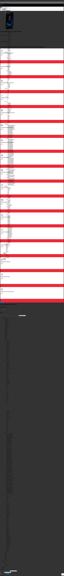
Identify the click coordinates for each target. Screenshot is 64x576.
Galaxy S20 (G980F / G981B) (10, 437)
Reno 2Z (7, 420)
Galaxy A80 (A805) (8, 447)
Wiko (5, 555)
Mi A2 (7, 521)
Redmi (5, 522)
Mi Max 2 (7, 516)
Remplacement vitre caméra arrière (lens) (7, 142)
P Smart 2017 (8, 383)
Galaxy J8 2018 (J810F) (9, 466)
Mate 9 (7, 376)
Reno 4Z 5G (7, 418)
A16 (6, 428)
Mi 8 (6, 500)
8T (6, 401)
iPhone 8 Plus (6, 329)
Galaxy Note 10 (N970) (9, 479)
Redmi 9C (7, 524)
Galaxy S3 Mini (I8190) (9, 476)
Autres (5, 390)
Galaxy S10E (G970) (8, 438)
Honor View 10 (8, 341)
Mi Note (6, 512)
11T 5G (7, 495)
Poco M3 (7, 549)
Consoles (3, 566)
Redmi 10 (7, 523)
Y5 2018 (7, 395)
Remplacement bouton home (5, 261)
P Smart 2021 (8, 379)
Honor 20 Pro (8, 350)
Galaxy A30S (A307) (8, 453)
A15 (6, 429)
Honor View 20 (8, 340)
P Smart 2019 (8, 382)
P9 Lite (7, 371)
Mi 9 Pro (7, 510)
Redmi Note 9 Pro (8, 539)
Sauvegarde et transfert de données (7, 127)
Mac (3, 562)
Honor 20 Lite (8, 342)
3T (6, 404)
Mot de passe (2, 572)
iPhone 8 (6, 330)
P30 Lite (7, 369)
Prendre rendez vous (6, 302)
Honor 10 (7, 355)
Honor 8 (7, 357)
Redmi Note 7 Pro (8, 543)
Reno (7, 422)
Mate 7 (7, 377)
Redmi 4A (7, 533)
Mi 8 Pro (7, 511)
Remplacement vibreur (4, 187)
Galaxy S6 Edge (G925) (9, 442)
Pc (3, 564)
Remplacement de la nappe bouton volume (8, 112)
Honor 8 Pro (7, 351)
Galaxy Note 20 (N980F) (9, 478)
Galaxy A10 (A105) (8, 458)
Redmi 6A (7, 530)
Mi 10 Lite (7, 505)
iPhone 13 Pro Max (7, 318)
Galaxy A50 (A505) (8, 451)
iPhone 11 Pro (6, 325)
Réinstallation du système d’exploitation (7, 82)
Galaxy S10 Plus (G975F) (9, 488)
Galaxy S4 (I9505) (8, 445)
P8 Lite (7, 372)
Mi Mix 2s (7, 517)
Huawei (4, 360)
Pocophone (6, 546)
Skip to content (2, 0)
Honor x (6, 345)
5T (6, 403)
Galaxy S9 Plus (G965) (9, 489)
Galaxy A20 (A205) (8, 455)
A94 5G (7, 423)
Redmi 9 (7, 526)
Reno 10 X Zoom (8, 416)
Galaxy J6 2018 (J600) (9, 467)
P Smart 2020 (8, 380)
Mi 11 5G (7, 497)
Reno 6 (7, 417)
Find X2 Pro (7, 413)
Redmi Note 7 (8, 544)
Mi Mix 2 (7, 518)
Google (6, 556)
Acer (5, 552)
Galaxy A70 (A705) (8, 449)
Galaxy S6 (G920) (8, 443)
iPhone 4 (6, 338)
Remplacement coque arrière (5, 244)
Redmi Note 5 (8, 545)
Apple (4, 317)
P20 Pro (7, 364)
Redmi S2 (7, 528)
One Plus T (6, 400)
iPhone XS (6, 327)
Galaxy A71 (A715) (8, 448)
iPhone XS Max (7, 326)
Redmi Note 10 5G (8, 536)
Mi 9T (7, 498)
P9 (6, 388)
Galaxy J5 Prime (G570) (9, 468)
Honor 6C (7, 352)
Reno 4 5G (7, 419)
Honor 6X (7, 348)
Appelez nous (2, 302)
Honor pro (6, 349)
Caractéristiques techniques (6, 10)
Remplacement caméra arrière (6, 172)
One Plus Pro (6, 397)
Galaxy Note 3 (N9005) (9, 482)
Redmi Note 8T (8, 540)
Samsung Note (6, 477)
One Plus (4, 396)
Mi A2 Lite (7, 520)
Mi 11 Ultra (7, 496)
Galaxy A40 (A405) (8, 452)
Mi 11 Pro (7, 508)
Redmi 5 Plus (7, 531)
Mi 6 (6, 501)
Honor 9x (7, 346)
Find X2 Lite (7, 414)
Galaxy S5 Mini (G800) (9, 475)
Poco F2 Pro (7, 550)
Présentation (3, 9)
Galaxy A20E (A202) (8, 456)
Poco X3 (7, 548)
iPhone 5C (6, 336)
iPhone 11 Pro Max (7, 324)
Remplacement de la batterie (5, 66)
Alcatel (6, 553)
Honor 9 (7, 356)
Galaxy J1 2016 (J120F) (9, 472)
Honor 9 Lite (7, 344)
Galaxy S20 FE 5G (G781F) (9, 436)
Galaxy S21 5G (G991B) (9, 434)
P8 (6, 389)
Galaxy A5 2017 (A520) (9, 462)
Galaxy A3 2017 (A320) (9, 463)
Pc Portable (6, 565)
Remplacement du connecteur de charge (7, 291)
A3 (6, 431)
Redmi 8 (7, 527)
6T (6, 402)
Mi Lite (6, 503)
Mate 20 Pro (7, 361)
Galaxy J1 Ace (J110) (9, 471)
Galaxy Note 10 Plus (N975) (9, 487)
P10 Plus (7, 386)
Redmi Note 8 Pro (8, 541)
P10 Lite (7, 370)
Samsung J (6, 465)
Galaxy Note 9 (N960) (9, 480)
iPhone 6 (6, 335)
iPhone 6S (6, 333)
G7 (6, 391)
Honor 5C (7, 353)
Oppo (4, 409)
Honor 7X (7, 347)
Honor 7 (7, 358)
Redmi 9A (7, 525)
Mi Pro (6, 507)
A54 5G (7, 426)
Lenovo (6, 558)
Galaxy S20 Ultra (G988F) (9, 435)
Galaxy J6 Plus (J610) (9, 492)
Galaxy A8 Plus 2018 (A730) (9, 491)
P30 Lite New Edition (9, 368)
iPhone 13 (6, 320)
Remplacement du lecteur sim (5, 157)
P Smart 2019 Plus (8, 381)
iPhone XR (6, 328)
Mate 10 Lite (7, 367)
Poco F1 (7, 551)
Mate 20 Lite (7, 366)
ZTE (5, 557)
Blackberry (6, 554)
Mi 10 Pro (7, 509)
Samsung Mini (6, 474)
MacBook (6, 563)
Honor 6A (7, 359)
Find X (5, 410)
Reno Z (7, 421)
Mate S (7, 378)
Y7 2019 (7, 392)
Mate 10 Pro (7, 362)
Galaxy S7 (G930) (8, 441)
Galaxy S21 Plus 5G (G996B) (9, 486)
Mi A (5, 519)
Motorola (6, 559)
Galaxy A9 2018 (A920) (9, 459)
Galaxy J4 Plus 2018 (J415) (9, 493)
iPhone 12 (6, 323)
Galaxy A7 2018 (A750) (9, 460)
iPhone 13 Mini (7, 319)
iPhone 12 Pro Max (7, 321)
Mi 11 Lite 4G (8, 504)
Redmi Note (6, 534)
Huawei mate (6, 374)
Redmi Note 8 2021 (8, 542)
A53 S (7, 427)
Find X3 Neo (7, 411)
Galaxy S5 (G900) (8, 444)
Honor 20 (7, 354)
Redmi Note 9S (8, 538)
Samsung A (6, 446)
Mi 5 (6, 502)
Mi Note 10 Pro (8, 513)
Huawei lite (6, 365)
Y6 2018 (7, 394)
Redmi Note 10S (8, 535)
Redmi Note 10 (8, 537)
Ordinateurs (3, 561)
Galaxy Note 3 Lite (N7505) (9, 484)
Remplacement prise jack (5, 97)
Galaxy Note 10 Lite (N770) (9, 483)
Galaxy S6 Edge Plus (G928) (9, 490)
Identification (7, 573)
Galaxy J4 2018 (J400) (9, 469)
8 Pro (7, 398)
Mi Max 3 (7, 515)
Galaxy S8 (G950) (8, 440)
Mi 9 (6, 499)
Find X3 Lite (7, 412)
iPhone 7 (6, 331)
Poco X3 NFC (8, 547)
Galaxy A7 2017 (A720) (9, 461)
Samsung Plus (6, 485)
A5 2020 (7, 430)
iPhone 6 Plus (6, 334)
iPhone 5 (6, 337)
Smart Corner (2, 4)
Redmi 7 (7, 529)
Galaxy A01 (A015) (8, 464)
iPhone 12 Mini (7, 322)
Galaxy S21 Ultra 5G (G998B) (10, 433)
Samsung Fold (6, 473)
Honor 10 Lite (8, 343)
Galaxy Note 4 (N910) (9, 481)
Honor (4, 339)
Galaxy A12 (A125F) (8, 457)
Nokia (5, 560)
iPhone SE (6, 332)
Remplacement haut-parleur (5, 276)
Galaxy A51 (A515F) (8, 450)
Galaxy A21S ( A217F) (9, 454)
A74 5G (7, 424)
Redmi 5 (7, 532)
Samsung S (6, 432)
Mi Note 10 (7, 514)
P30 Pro (7, 363)
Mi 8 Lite (7, 506)
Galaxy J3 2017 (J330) (9, 470)
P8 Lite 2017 (7, 373)
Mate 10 (7, 375)
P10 (6, 387)
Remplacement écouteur (5, 231)
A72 (6, 425)
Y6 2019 (7, 393)
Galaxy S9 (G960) (8, 439)
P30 (6, 385)
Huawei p (6, 384)
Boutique (3, 567)
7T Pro (7, 399)
